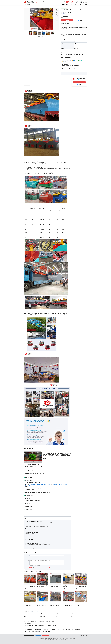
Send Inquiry (67, 20)
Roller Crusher (49, 484)
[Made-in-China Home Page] (29, 2)
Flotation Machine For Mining (36, 631)
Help (71, 4)
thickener (41, 614)
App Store (26, 635)
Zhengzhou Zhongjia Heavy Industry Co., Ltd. (69, 12)
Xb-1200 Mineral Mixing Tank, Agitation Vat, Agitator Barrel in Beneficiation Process (55, 586)
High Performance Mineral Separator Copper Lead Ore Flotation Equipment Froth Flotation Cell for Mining (29, 604)
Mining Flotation (68, 629)
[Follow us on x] (81, 635)
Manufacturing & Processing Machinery (32, 6)
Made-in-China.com (52, 639)
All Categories (27, 4)
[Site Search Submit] (67, 2)
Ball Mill (35, 484)
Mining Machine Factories (54, 629)
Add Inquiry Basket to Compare (41, 36)
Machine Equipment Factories (29, 629)
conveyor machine (58, 614)
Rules (86, 4)
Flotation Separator (27, 631)
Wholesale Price (60, 638)
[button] (64, 1)
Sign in (86, 2)
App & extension (76, 4)
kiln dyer (25, 616)
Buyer (67, 4)
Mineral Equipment (46, 629)
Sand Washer (66, 484)
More (25, 633)
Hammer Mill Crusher (44, 484)
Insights (74, 638)
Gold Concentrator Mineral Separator (51, 625)
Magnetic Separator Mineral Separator (39, 625)
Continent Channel (65, 638)
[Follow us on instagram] (82, 635)
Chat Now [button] (80, 20)
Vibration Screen (61, 484)
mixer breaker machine (74, 614)
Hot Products (37, 638)
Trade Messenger (38, 635)
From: (28, 555)
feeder (56, 616)
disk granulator (73, 613)
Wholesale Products (55, 638)
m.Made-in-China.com (57, 639)
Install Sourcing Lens (46, 635)
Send (31, 567)
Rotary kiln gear (42, 613)
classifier (72, 616)
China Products (42, 638)
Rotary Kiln (57, 484)
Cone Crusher (54, 484)
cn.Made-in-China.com (63, 639)
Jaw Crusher (39, 484)
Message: (27, 560)
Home (25, 6)
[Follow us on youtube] (83, 635)
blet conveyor (26, 614)
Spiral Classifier (27, 485)
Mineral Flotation (62, 629)
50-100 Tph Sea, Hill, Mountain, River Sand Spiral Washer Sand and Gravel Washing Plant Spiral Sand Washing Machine (55, 604)
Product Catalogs (36, 611)
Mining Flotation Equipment (76, 629)
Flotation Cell (32, 484)
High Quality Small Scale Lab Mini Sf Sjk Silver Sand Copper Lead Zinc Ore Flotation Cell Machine (81, 586)
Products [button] (38, 1)
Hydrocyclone (57, 613)
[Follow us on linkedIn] (86, 635)
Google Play (32, 635)
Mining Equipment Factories (38, 629)
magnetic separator (42, 616)
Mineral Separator (46, 6)
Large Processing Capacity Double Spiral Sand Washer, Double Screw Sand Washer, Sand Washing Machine (42, 604)
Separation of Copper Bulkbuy (46, 631)
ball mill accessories (27, 613)
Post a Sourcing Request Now (48, 567)
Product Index (70, 638)
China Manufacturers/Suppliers (48, 638)
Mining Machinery (40, 6)
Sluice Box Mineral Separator (29, 625)
